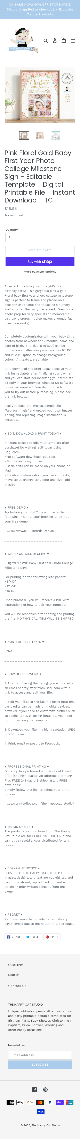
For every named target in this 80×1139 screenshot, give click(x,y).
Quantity (12, 229)
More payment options (40, 271)
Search (13, 975)
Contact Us (17, 986)
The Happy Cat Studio (46, 1125)
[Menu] (72, 40)
